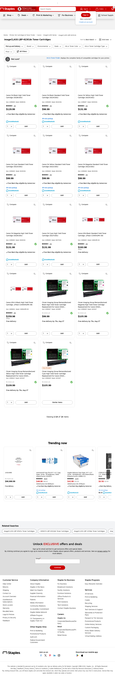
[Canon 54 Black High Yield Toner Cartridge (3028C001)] (21, 81)
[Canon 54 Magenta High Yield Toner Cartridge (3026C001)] (21, 219)
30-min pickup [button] (47, 118)
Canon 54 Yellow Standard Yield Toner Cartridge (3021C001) (56, 165)
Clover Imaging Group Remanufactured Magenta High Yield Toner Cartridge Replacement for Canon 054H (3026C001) (92, 304)
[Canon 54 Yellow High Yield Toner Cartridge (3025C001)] (93, 81)
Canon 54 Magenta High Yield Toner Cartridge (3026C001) (19, 234)
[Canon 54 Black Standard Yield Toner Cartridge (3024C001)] (57, 81)
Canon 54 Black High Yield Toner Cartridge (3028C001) (18, 96)
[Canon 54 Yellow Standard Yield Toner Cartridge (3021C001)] (57, 150)
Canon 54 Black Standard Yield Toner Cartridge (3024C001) (55, 96)
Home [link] (6, 35)
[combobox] (57, 9)
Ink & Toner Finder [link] (53, 58)
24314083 (8, 473)
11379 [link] (76, 479)
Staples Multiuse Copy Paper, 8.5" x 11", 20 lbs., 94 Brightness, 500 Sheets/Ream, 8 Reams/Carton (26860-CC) (80, 474)
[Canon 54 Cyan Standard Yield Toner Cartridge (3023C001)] (21, 150)
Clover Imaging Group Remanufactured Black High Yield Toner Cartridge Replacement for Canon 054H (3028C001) (56, 304)
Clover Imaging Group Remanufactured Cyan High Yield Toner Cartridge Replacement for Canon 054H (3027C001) (56, 373)
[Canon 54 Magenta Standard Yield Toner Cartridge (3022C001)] (93, 150)
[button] (73, 9)
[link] (27, 9)
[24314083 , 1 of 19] (18, 462)
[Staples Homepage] (7, 9)
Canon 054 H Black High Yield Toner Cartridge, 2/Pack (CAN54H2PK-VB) (19, 303)
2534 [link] (107, 479)
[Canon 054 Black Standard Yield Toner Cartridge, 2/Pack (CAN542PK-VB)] (93, 219)
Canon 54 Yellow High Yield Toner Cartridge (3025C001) (90, 96)
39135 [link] (45, 479)
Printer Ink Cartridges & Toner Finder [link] (22, 35)
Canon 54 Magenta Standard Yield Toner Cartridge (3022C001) (93, 165)
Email (38, 559)
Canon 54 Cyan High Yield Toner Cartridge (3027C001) (54, 234)
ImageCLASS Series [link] (50, 35)
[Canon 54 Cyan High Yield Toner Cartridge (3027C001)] (57, 219)
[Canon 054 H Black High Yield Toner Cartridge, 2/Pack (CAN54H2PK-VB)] (21, 288)
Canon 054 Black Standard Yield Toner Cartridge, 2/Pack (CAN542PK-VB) (92, 234)
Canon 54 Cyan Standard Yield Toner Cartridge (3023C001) (19, 165)
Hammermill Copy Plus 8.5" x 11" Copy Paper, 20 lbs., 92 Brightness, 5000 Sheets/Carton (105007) (48, 474)
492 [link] (15, 106)
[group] (18, 474)
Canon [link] (39, 35)
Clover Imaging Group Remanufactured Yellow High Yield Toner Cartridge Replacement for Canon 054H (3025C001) (20, 373)
